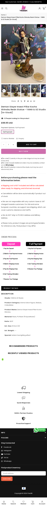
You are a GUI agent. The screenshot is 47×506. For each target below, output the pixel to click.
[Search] (6, 8)
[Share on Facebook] (18, 101)
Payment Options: (13, 127)
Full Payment (7, 132)
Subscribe (7, 479)
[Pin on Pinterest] (25, 101)
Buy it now (23, 151)
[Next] (43, 90)
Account (42, 504)
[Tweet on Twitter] (21, 101)
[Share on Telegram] (28, 101)
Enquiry (21, 138)
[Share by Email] (34, 101)
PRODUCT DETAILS (11, 288)
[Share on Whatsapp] (31, 101)
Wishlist (23, 504)
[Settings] (40, 8)
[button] (44, 8)
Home (3, 15)
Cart (32, 504)
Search (13, 504)
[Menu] (2, 8)
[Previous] (4, 90)
